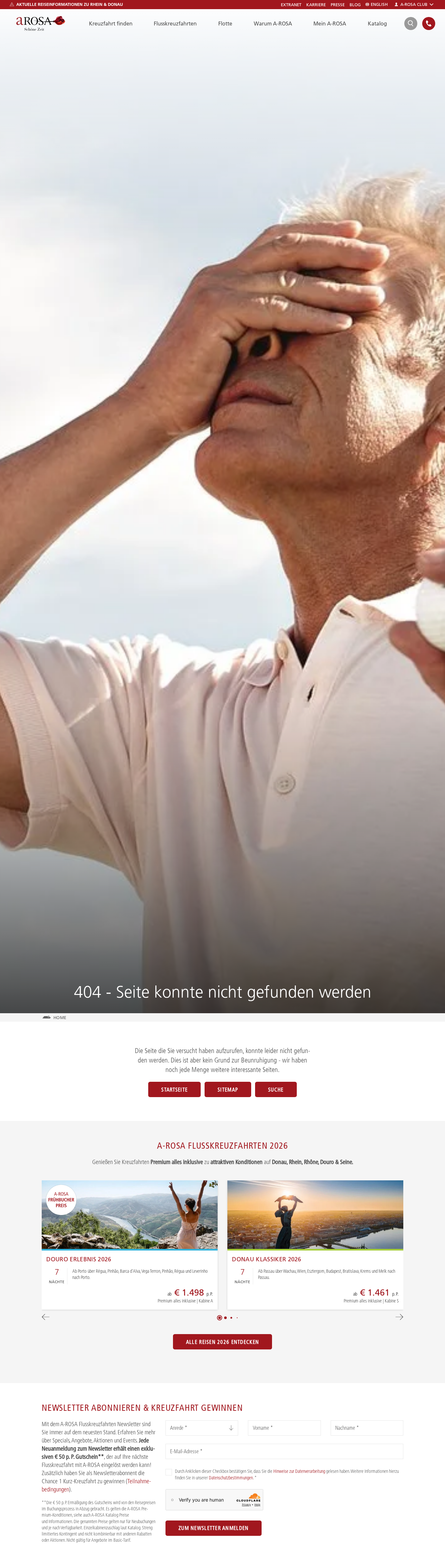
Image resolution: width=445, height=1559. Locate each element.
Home (59, 1017)
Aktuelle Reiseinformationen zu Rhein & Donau (69, 4)
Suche (275, 1089)
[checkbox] (168, 1472)
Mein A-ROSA (329, 23)
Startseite (174, 1089)
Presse (338, 5)
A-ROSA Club (414, 4)
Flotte (225, 23)
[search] (410, 23)
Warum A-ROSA (273, 23)
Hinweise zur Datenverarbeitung (299, 1471)
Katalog (377, 23)
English (379, 4)
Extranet (291, 5)
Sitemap (228, 1089)
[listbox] (201, 1428)
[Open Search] (410, 23)
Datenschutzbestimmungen (231, 1478)
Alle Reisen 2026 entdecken (222, 1342)
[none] (428, 23)
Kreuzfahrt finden (111, 23)
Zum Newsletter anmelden (214, 1528)
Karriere (316, 5)
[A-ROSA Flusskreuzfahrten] (41, 23)
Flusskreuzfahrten (175, 23)
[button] (219, 1317)
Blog (355, 5)
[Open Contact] (428, 23)
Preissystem (165, 1299)
